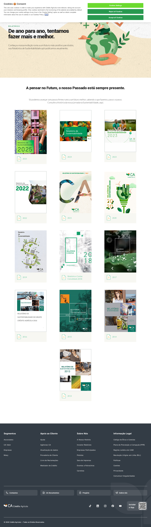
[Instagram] (105, 506)
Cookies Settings (115, 5)
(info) (46, 14)
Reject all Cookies (115, 11)
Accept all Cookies (115, 17)
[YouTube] (120, 506)
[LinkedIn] (98, 506)
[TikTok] (90, 506)
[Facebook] (113, 506)
